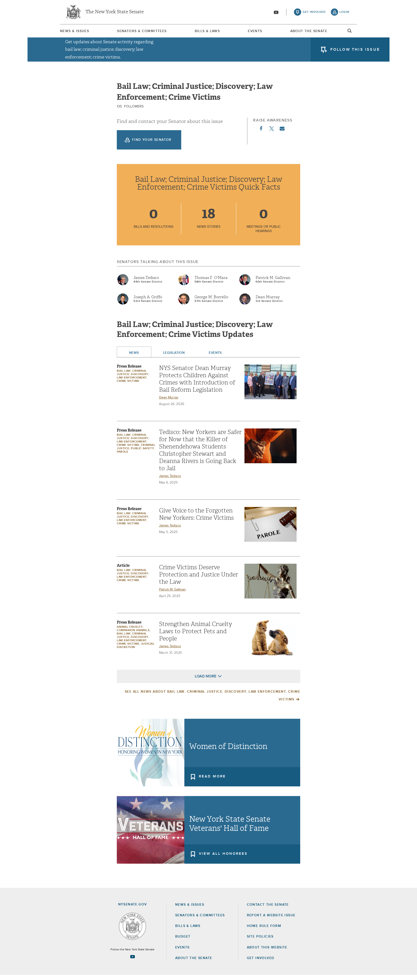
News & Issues (74, 31)
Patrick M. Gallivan (273, 277)
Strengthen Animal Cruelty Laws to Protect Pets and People (195, 631)
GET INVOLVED (260, 958)
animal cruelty (130, 627)
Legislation (174, 353)
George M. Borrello (211, 297)
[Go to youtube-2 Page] (132, 956)
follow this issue (355, 49)
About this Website (267, 947)
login (344, 12)
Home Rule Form (264, 926)
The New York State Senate (114, 12)
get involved (314, 12)
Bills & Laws (207, 31)
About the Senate (193, 958)
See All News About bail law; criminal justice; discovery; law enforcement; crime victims (212, 695)
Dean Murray (268, 297)
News (134, 353)
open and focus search (349, 32)
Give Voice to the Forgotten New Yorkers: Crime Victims (196, 514)
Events (255, 31)
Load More (205, 676)
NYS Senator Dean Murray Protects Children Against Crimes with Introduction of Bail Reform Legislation (197, 378)
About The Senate (308, 31)
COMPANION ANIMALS (133, 630)
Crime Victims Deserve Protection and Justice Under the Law (198, 574)
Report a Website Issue (271, 915)
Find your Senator (152, 140)
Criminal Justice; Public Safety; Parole (136, 448)
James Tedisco (146, 277)
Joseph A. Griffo (147, 297)
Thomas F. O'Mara (211, 277)
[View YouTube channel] (276, 12)
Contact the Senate (268, 904)
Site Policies (260, 936)
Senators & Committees (142, 31)
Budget (182, 936)
